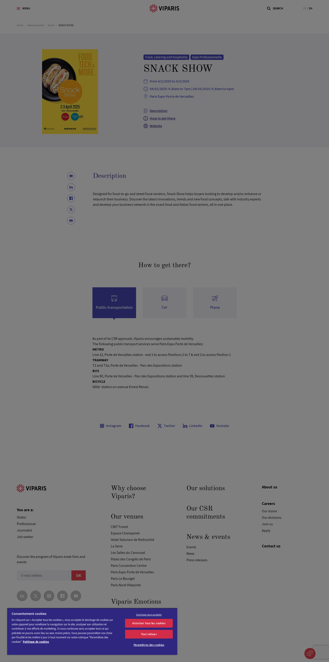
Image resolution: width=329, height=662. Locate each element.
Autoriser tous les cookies (148, 623)
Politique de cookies (36, 642)
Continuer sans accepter (149, 614)
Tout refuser (149, 634)
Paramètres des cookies (149, 645)
